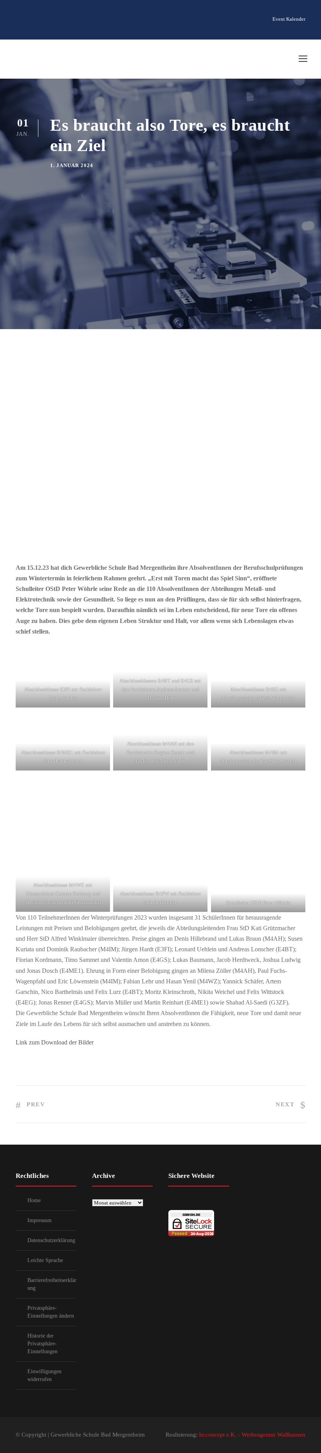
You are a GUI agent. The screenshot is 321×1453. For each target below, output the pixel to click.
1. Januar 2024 (71, 165)
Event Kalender (288, 19)
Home (34, 1200)
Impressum (39, 1220)
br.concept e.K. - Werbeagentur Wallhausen (252, 1434)
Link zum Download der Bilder (55, 1042)
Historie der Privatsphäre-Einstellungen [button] (42, 1343)
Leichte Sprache (45, 1260)
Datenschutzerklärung (51, 1240)
